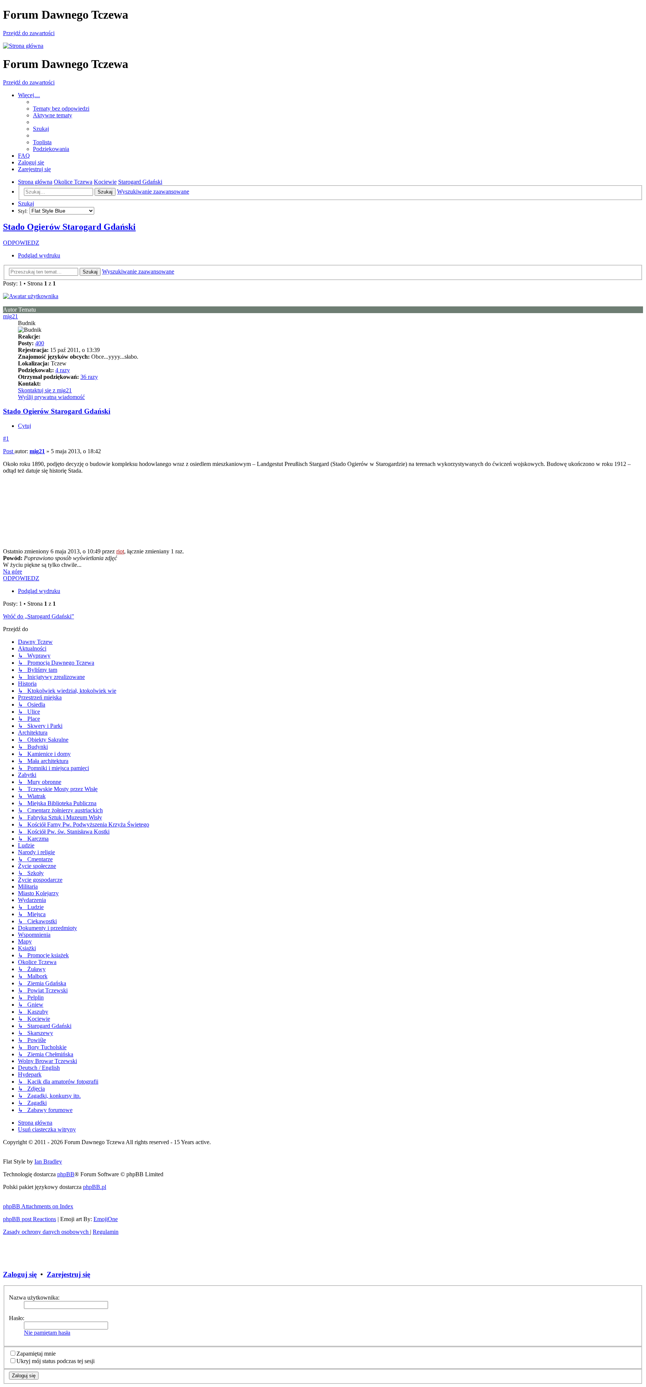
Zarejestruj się (68, 1274)
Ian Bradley (48, 1161)
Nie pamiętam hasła (47, 1332)
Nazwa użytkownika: (34, 1297)
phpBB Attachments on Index (38, 1206)
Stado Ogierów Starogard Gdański (69, 227)
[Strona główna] (23, 46)
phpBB (65, 1174)
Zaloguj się (20, 1274)
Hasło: (16, 1318)
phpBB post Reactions (29, 1219)
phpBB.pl (94, 1187)
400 (39, 343)
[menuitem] (61, 108)
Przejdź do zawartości (29, 33)
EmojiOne (105, 1219)
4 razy (62, 370)
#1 (6, 438)
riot (120, 551)
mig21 (10, 316)
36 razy (89, 377)
